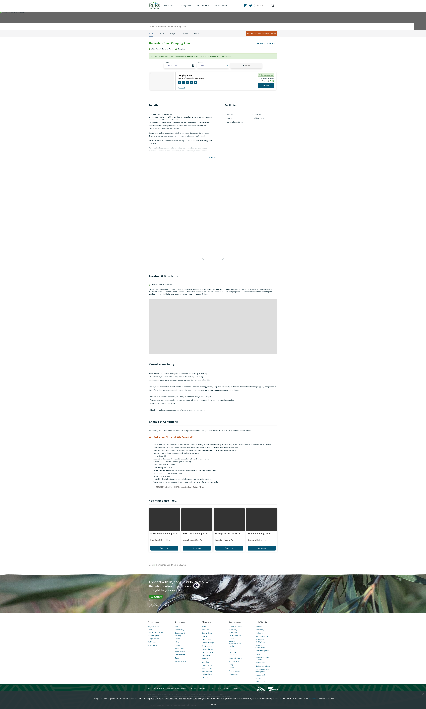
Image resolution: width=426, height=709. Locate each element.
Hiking (177, 642)
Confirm (213, 705)
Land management (262, 651)
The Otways (206, 655)
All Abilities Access (235, 626)
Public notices (260, 681)
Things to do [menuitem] (186, 5)
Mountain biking (180, 651)
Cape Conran (206, 639)
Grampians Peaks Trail (227, 533)
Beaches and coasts (155, 632)
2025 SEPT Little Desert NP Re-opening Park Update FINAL (180, 487)
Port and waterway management (262, 670)
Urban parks (152, 645)
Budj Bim (205, 636)
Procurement (260, 675)
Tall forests (152, 642)
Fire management (261, 636)
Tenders (232, 668)
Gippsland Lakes (207, 649)
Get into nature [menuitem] (221, 5)
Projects (258, 678)
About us (258, 626)
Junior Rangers (180, 648)
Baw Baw (205, 630)
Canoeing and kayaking (180, 634)
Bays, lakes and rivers (153, 627)
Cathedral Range (208, 643)
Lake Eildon (206, 662)
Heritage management (260, 646)
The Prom (205, 677)
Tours (177, 658)
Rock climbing (180, 655)
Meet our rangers (235, 661)
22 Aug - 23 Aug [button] (171, 65)
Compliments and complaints (177, 688)
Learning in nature (235, 658)
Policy (196, 33)
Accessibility (161, 688)
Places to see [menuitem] (169, 5)
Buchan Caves (207, 633)
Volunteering (233, 674)
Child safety (259, 630)
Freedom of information (199, 688)
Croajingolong (207, 646)
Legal (212, 688)
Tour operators (234, 671)
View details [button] (181, 88)
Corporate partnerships (233, 653)
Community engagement (233, 631)
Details (161, 33)
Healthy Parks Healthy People (260, 640)
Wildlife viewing (180, 661)
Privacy (151, 601)
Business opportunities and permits (235, 643)
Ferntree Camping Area (195, 533)
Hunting (177, 645)
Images (173, 33)
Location (185, 33)
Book (151, 33)
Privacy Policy (313, 698)
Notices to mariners (262, 666)
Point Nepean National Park (207, 673)
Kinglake (205, 659)
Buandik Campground (259, 533)
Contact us (259, 633)
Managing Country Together (262, 658)
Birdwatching (179, 630)
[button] (245, 5)
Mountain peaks (154, 635)
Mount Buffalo (207, 668)
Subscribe (156, 596)
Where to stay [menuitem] (203, 5)
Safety (231, 664)
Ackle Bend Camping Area (164, 533)
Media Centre (260, 663)
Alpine (204, 626)
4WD (176, 626)
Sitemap (226, 688)
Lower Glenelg (207, 665)
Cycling (177, 639)
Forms (257, 654)
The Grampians (207, 652)
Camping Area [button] (185, 75)
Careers (231, 649)
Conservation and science (235, 636)
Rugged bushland (154, 639)
